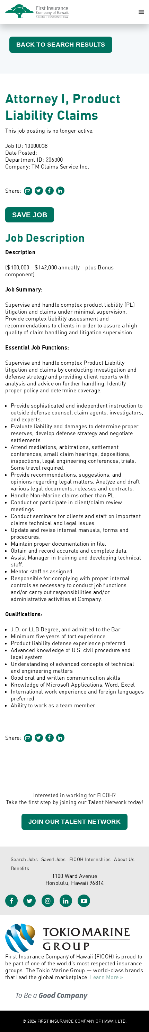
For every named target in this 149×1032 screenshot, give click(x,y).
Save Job (29, 215)
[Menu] (141, 12)
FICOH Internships (90, 859)
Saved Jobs (53, 859)
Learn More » (106, 977)
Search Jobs (24, 859)
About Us (124, 859)
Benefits (20, 868)
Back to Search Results (60, 44)
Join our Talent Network (74, 821)
